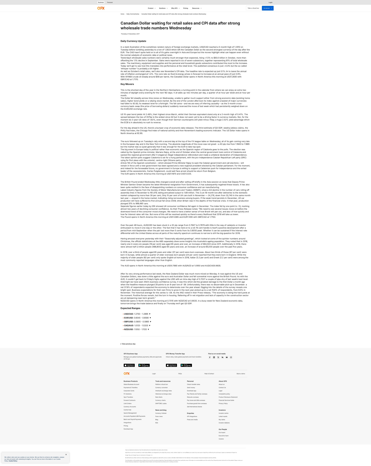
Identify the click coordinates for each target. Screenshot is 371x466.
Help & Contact (209, 373)
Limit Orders (127, 403)
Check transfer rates (193, 384)
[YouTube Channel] (226, 357)
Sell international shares (194, 406)
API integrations (192, 416)
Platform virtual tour (161, 384)
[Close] (66, 454)
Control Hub (127, 410)
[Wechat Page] (222, 357)
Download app (191, 391)
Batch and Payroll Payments (132, 419)
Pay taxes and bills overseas (196, 400)
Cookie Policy (13, 461)
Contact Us (222, 387)
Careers (221, 439)
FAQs (180, 373)
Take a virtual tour (253, 8)
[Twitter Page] (218, 357)
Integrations (127, 422)
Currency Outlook (160, 413)
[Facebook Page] (209, 357)
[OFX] (100, 8)
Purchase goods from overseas (197, 403)
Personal (110, 2)
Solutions (162, 8)
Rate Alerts (158, 397)
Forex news (159, 416)
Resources (195, 8)
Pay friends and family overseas (197, 394)
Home (122, 14)
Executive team (223, 435)
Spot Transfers (128, 397)
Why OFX (174, 8)
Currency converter (161, 387)
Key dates (222, 419)
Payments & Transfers (130, 387)
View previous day (128, 344)
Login (154, 373)
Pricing (185, 8)
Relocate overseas (193, 397)
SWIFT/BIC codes (160, 403)
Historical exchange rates (163, 394)
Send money (191, 387)
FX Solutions (127, 394)
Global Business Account (131, 384)
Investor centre (223, 413)
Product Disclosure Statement (228, 397)
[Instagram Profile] (231, 357)
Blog (156, 419)
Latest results (223, 416)
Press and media (192, 419)
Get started (266, 8)
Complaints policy (224, 394)
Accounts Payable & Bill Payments (134, 416)
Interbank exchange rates (163, 391)
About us (221, 384)
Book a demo (241, 373)
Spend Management (130, 413)
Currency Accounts (130, 406)
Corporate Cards (129, 391)
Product (150, 8)
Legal (220, 391)
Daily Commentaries (133, 14)
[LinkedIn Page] (214, 357)
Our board (222, 432)
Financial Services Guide (226, 400)
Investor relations (224, 423)
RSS (156, 423)
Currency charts (160, 400)
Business (101, 2)
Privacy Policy (223, 403)
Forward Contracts (129, 400)
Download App (128, 429)
